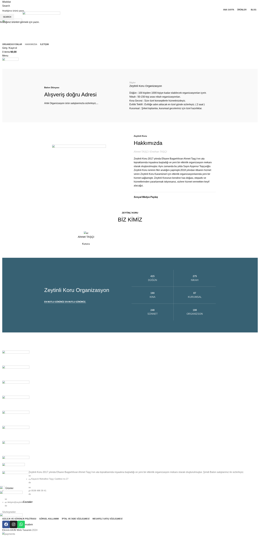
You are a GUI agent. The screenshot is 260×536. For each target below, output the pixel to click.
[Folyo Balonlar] (15, 433)
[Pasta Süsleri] (15, 358)
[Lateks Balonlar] (15, 418)
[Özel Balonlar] (15, 388)
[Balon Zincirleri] (15, 478)
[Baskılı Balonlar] (15, 463)
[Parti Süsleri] (15, 373)
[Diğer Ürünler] (15, 448)
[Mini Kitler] (15, 403)
